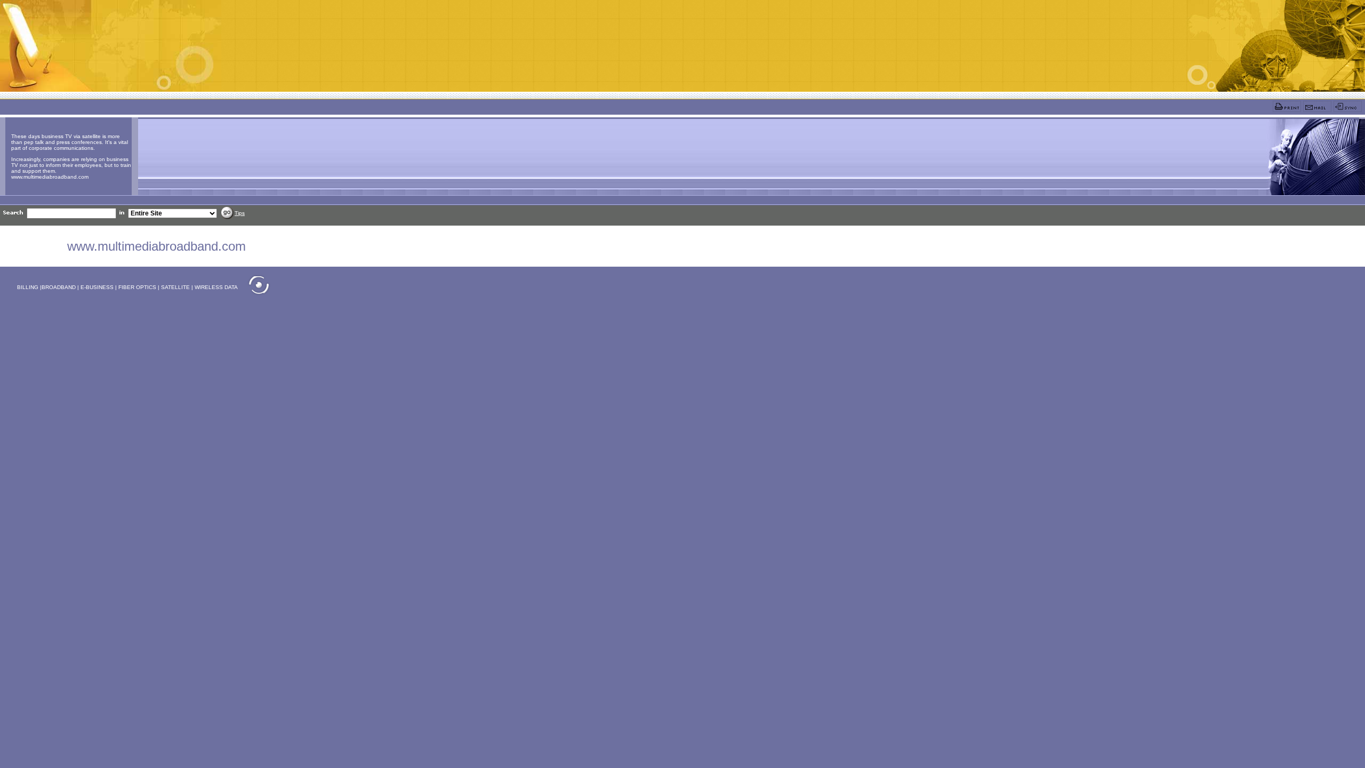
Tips (240, 213)
